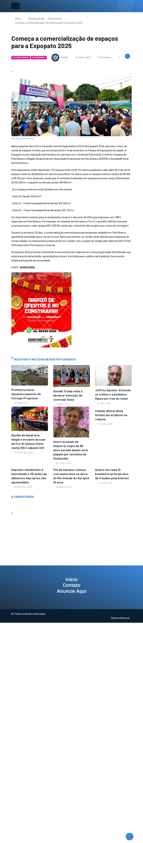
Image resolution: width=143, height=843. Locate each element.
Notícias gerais (36, 18)
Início (18, 18)
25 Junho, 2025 (82, 57)
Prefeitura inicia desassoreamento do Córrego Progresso (26, 394)
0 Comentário (104, 57)
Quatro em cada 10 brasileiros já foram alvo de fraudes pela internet (112, 474)
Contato (71, 585)
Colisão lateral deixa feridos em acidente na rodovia (111, 415)
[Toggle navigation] (15, 6)
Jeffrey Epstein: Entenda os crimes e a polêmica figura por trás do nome (113, 394)
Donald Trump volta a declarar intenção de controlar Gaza (67, 395)
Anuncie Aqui (71, 591)
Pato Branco (55, 18)
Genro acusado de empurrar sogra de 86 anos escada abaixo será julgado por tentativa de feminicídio (70, 450)
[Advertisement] (71, 647)
